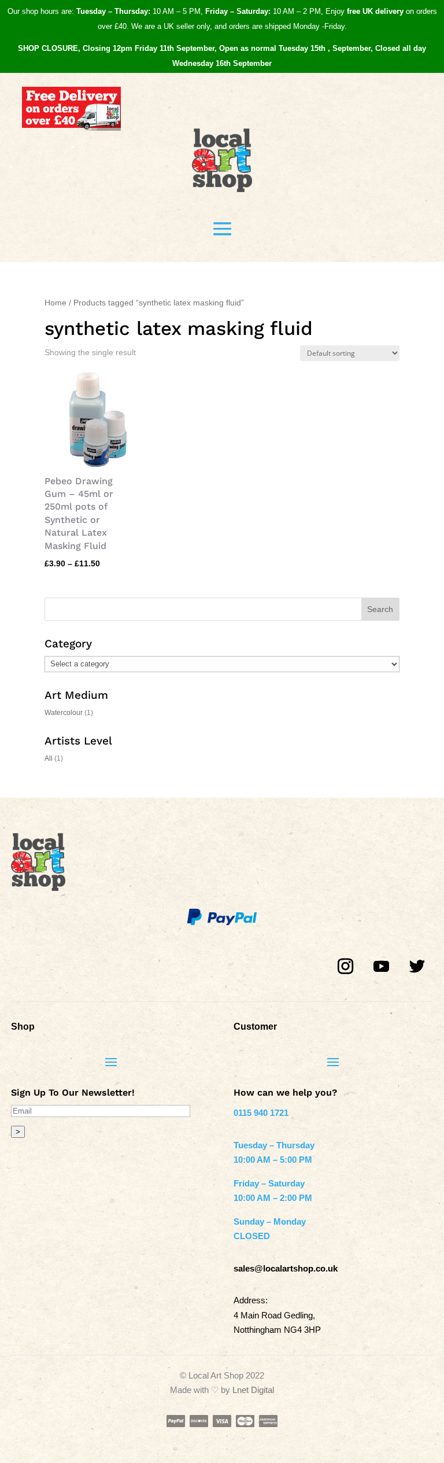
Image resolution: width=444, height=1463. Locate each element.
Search (380, 609)
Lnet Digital (253, 1390)
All (49, 758)
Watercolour (64, 713)
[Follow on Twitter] (417, 966)
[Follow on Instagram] (345, 966)
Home (55, 303)
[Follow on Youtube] (381, 966)
